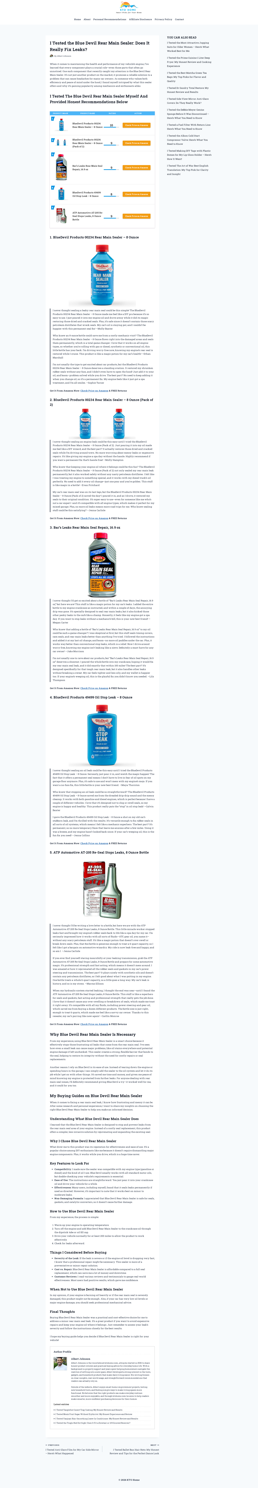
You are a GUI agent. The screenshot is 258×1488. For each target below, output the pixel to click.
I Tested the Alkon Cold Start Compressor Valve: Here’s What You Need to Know (187, 139)
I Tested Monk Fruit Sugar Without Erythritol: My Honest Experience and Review (93, 1414)
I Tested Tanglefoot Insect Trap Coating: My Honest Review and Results (88, 1410)
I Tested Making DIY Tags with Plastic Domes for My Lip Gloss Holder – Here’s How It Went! (189, 155)
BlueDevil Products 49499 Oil (76, 697)
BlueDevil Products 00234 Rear (77, 237)
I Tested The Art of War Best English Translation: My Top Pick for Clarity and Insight (187, 169)
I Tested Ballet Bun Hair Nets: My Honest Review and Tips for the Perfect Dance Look (134, 1449)
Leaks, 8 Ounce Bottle (132, 852)
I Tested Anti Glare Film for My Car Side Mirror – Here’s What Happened (72, 1449)
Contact (179, 19)
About (87, 19)
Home (77, 19)
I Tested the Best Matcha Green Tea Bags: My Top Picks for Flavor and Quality (187, 77)
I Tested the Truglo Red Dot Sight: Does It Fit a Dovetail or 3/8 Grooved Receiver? (92, 1423)
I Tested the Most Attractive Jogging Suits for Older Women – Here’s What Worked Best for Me (188, 46)
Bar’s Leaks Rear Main (71, 527)
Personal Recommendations (109, 19)
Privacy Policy (163, 19)
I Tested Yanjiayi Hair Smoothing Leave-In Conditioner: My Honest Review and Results (96, 1418)
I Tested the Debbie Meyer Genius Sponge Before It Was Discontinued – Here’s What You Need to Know (188, 113)
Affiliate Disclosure (140, 19)
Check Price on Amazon (136, 125)
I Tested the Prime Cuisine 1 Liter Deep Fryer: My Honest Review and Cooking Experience (189, 62)
